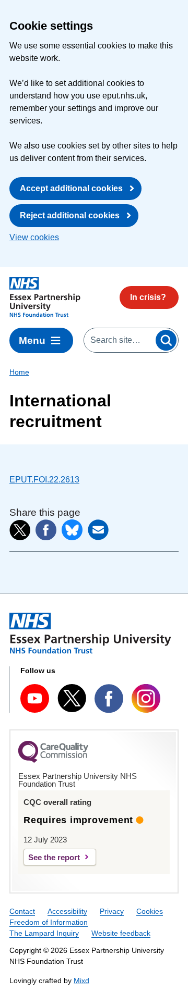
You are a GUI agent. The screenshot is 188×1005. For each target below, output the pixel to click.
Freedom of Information (48, 922)
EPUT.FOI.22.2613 (44, 479)
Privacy (112, 911)
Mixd (81, 980)
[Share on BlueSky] (72, 529)
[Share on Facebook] (46, 529)
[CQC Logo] (53, 760)
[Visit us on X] (71, 698)
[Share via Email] (98, 529)
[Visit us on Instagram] (146, 698)
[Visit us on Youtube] (34, 698)
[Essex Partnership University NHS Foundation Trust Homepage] (44, 297)
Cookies (149, 911)
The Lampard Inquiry (44, 933)
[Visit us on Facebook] (109, 698)
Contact (22, 911)
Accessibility (67, 911)
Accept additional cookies (71, 188)
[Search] (166, 340)
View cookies (34, 237)
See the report (54, 857)
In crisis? (148, 297)
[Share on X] (19, 530)
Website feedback (120, 933)
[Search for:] (119, 340)
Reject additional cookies (70, 215)
